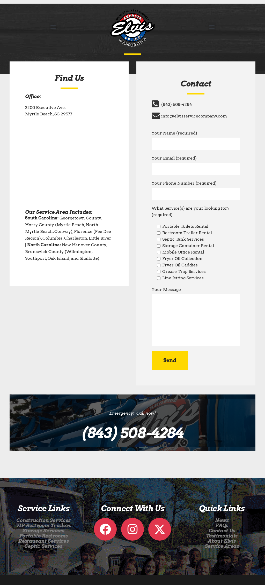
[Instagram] (132, 529)
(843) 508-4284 (176, 104)
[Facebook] (105, 529)
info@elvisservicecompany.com (194, 116)
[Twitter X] (159, 529)
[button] (53, 26)
